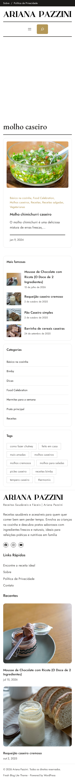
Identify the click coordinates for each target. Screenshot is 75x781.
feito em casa (50, 446)
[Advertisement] (37, 79)
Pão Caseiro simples (38, 312)
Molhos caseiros (19, 202)
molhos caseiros (44, 455)
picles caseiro (18, 471)
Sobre (6, 3)
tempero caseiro (19, 480)
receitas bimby (44, 471)
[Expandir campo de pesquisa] (42, 29)
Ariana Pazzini (20, 769)
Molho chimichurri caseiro (30, 214)
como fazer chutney (21, 446)
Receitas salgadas (52, 202)
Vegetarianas (17, 207)
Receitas (36, 202)
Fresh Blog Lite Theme (15, 775)
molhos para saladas (52, 463)
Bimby (10, 371)
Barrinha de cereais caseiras (44, 328)
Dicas (10, 381)
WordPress (49, 775)
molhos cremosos (20, 463)
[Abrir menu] (29, 29)
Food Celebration (43, 198)
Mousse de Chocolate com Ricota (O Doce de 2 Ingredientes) (43, 276)
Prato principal (15, 409)
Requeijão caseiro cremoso (43, 296)
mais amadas (18, 455)
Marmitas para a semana (21, 399)
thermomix (44, 480)
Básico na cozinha (20, 198)
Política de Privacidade (26, 3)
